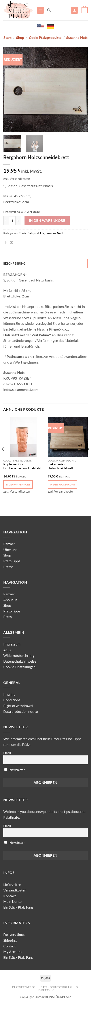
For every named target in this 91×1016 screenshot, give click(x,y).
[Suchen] (49, 10)
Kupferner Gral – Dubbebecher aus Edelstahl (22, 466)
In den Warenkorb (47, 220)
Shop (20, 37)
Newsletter (17, 770)
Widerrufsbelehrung (18, 655)
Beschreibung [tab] (14, 263)
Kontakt (9, 896)
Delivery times (14, 934)
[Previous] (11, 89)
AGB (7, 650)
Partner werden (25, 987)
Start (7, 37)
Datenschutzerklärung (59, 987)
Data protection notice (20, 711)
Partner (9, 544)
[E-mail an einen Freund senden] (11, 243)
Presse (8, 566)
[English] (41, 26)
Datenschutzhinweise (19, 661)
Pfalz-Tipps (11, 561)
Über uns (10, 549)
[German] (50, 26)
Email (7, 753)
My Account (12, 951)
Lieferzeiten (12, 884)
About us (10, 600)
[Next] (80, 89)
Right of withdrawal (18, 705)
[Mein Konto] (74, 10)
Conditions (11, 700)
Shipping (10, 940)
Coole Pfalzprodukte (45, 37)
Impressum (11, 644)
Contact (9, 946)
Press (7, 616)
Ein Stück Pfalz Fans (18, 907)
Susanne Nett (76, 37)
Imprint (9, 694)
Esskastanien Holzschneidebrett (60, 466)
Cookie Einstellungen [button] (19, 667)
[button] (40, 10)
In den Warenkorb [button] (18, 484)
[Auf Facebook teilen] (6, 243)
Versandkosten (14, 890)
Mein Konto (12, 901)
